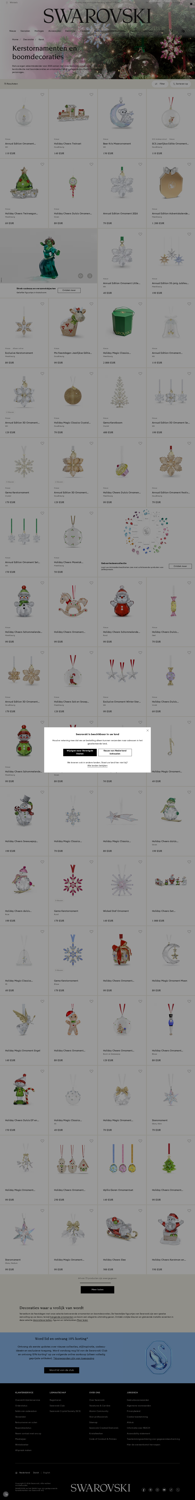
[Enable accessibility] (6, 1494)
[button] (148, 730)
